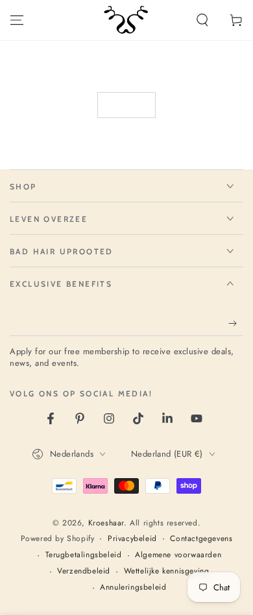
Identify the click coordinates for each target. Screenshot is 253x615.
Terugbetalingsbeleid (83, 555)
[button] (202, 20)
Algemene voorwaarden (178, 555)
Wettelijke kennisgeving (167, 571)
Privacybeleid (132, 538)
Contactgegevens (201, 538)
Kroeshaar (106, 523)
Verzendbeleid (83, 571)
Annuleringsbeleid (133, 587)
